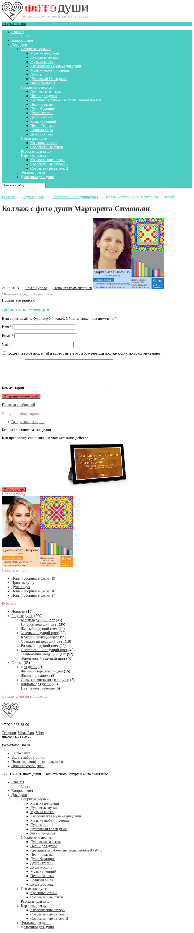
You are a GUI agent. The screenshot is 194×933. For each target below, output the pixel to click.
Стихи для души (34, 138)
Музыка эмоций (43, 121)
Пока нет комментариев (72, 288)
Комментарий (13, 388)
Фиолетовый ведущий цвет (43, 658)
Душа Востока (41, 134)
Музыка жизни (42, 62)
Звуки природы (42, 83)
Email (7, 336)
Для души (19, 45)
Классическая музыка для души (55, 66)
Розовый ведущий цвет (39, 646)
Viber (40, 733)
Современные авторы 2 (49, 168)
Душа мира (39, 74)
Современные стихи (46, 147)
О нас (25, 36)
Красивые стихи (43, 143)
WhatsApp (26, 733)
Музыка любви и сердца (50, 70)
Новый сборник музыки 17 (33, 595)
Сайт (6, 344)
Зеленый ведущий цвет (39, 633)
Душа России (41, 117)
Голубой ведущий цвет (39, 624)
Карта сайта (21, 753)
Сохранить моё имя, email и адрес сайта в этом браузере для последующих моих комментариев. (85, 353)
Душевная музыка (44, 57)
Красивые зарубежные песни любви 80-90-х (66, 100)
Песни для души (43, 96)
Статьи (17, 663)
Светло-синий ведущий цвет (44, 650)
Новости (18, 611)
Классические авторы (47, 160)
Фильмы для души (36, 173)
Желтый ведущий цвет (39, 629)
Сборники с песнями (38, 87)
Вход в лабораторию (27, 422)
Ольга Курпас (36, 288)
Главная (17, 32)
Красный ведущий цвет (40, 637)
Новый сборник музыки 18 (33, 591)
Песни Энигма (42, 126)
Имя (7, 327)
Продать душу (22, 583)
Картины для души (36, 155)
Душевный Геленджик (48, 79)
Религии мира (41, 130)
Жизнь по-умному (35, 675)
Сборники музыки (36, 49)
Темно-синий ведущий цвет (43, 654)
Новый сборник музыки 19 (33, 578)
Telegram (9, 733)
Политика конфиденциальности (37, 762)
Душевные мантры (45, 92)
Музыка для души (44, 53)
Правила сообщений (18, 405)
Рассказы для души (36, 151)
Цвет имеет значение (38, 688)
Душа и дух (20, 587)
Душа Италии (41, 113)
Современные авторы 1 (49, 164)
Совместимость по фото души (45, 680)
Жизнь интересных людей (42, 671)
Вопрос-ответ (22, 40)
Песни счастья (41, 104)
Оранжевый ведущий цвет (42, 641)
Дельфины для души (37, 177)
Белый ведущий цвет (38, 620)
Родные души (22, 616)
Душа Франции (42, 109)
